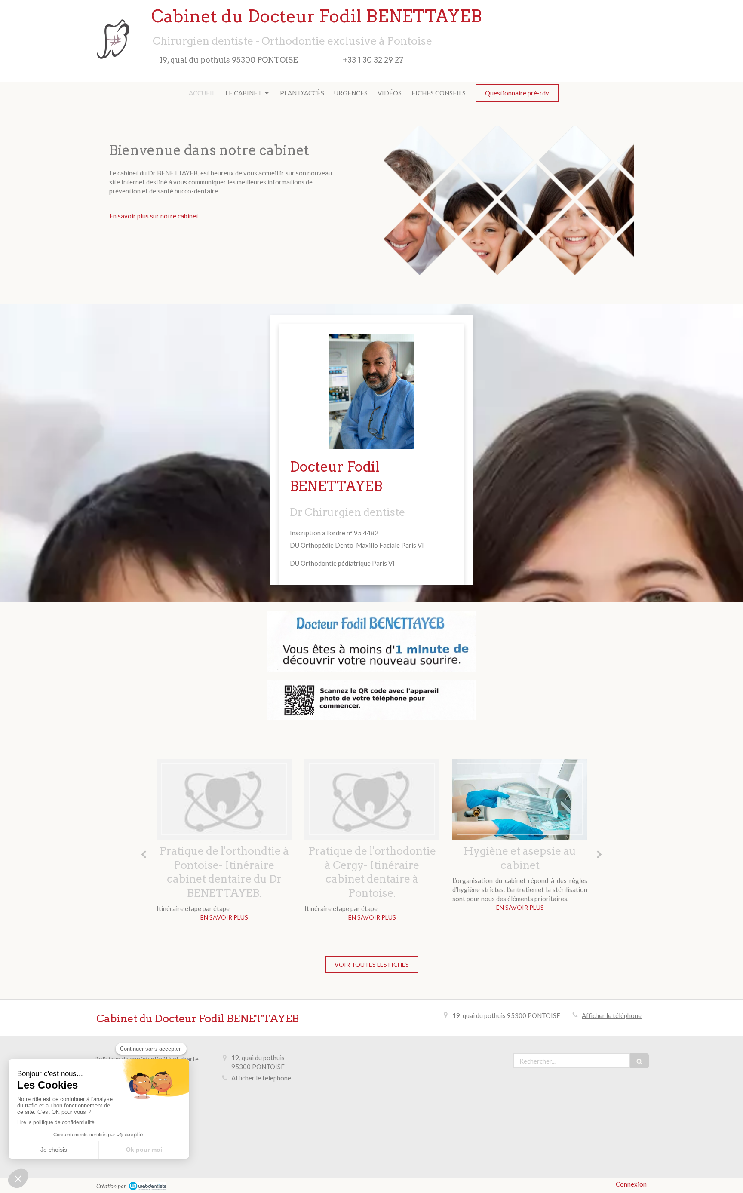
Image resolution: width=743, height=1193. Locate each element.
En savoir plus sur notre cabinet (154, 216)
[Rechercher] (639, 1060)
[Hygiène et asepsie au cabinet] (519, 799)
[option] (224, 842)
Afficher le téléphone (612, 1015)
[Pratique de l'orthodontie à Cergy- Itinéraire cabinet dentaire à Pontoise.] (371, 799)
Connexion (631, 1184)
